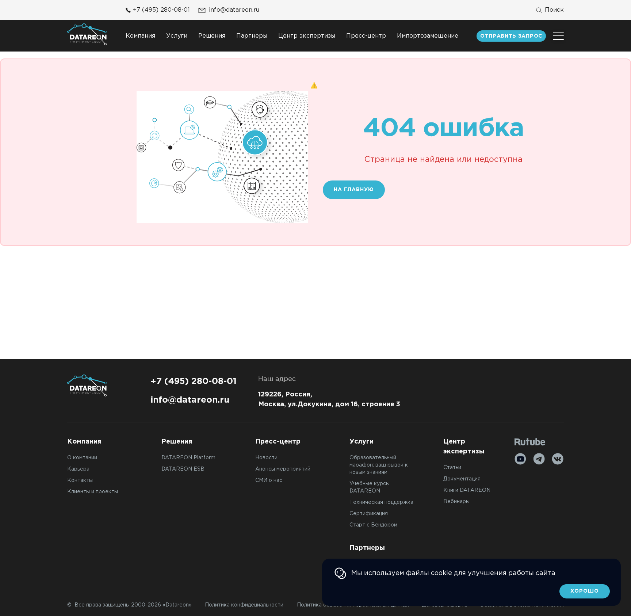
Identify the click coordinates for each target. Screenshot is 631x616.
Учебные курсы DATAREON (369, 487)
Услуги (176, 36)
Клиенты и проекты (92, 492)
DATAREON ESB (182, 469)
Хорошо (584, 591)
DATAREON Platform (188, 458)
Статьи (452, 467)
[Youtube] (520, 459)
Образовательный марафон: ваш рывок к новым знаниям (378, 465)
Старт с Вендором (373, 525)
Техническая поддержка (381, 502)
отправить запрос (511, 36)
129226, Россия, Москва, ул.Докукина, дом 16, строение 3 (329, 399)
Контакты (80, 480)
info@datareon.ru (234, 10)
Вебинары (456, 501)
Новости (266, 458)
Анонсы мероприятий (282, 469)
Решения (211, 36)
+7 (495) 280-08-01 (161, 10)
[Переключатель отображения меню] (558, 35)
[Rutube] (530, 442)
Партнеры (251, 36)
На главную (354, 189)
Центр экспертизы (306, 36)
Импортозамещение (427, 36)
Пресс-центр (366, 36)
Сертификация (368, 514)
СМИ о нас (268, 480)
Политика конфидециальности (244, 605)
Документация (462, 479)
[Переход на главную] (87, 34)
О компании (82, 458)
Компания (140, 36)
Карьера (78, 469)
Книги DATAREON (466, 490)
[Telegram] (539, 459)
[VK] (557, 459)
